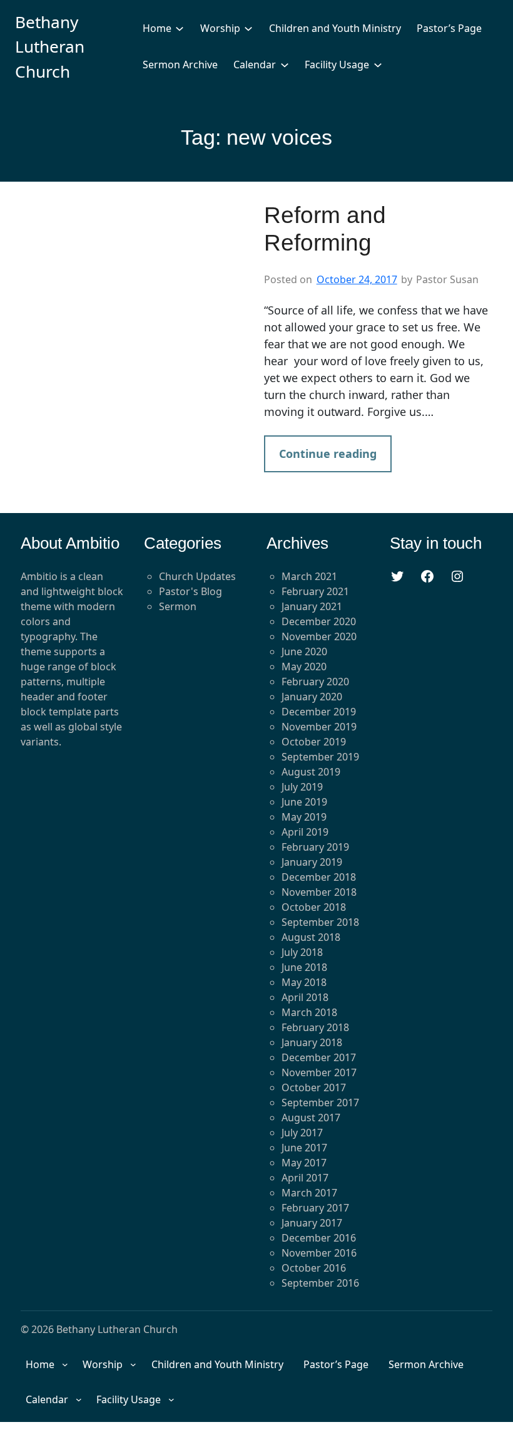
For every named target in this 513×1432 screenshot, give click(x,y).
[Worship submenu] (248, 28)
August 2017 (311, 1117)
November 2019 (319, 727)
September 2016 (320, 1283)
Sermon (177, 606)
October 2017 (314, 1087)
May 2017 (304, 1163)
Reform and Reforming (325, 229)
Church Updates (197, 576)
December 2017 (319, 1057)
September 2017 (320, 1102)
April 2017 (305, 1178)
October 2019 (314, 742)
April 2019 (305, 832)
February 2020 (315, 681)
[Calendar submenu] (284, 64)
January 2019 (312, 862)
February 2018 (315, 1027)
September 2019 (320, 757)
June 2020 (304, 651)
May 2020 (304, 666)
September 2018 (320, 922)
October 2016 (314, 1268)
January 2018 (312, 1042)
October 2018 (314, 907)
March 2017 (309, 1193)
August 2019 (311, 772)
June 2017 (304, 1147)
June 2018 (304, 967)
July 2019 (302, 787)
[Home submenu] (179, 28)
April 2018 (305, 997)
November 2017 (319, 1072)
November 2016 (319, 1253)
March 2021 (309, 576)
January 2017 (312, 1223)
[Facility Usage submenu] (377, 64)
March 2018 (309, 1012)
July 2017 (302, 1132)
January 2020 (312, 696)
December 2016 (319, 1238)
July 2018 (302, 952)
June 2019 (304, 802)
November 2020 (319, 636)
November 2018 (319, 892)
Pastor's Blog (190, 591)
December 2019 (319, 712)
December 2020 (319, 621)
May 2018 (304, 982)
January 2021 (312, 606)
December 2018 (319, 877)
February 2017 (315, 1208)
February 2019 (315, 847)
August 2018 (311, 937)
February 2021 (315, 591)
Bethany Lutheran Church (49, 47)
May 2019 (304, 817)
